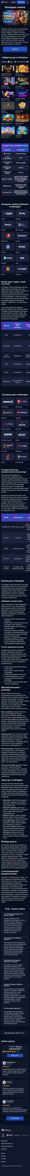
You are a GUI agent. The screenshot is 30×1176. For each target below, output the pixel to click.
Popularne (4, 61)
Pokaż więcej (15, 1118)
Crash (18, 61)
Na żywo (11, 61)
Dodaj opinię (15, 1055)
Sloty (24, 61)
